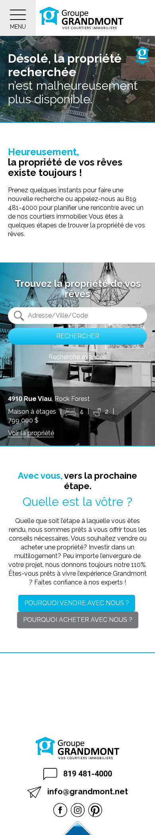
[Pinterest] (95, 809)
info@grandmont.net (86, 791)
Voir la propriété (31, 433)
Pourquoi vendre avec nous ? (76, 603)
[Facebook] (60, 809)
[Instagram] (78, 809)
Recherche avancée (77, 357)
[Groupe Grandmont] (81, 18)
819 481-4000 (86, 773)
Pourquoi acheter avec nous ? (77, 620)
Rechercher (77, 336)
